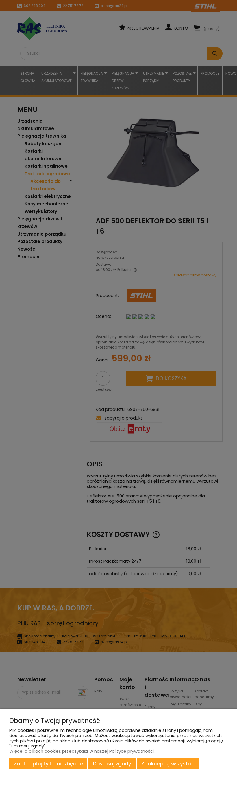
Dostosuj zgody (112, 763)
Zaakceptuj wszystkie (168, 763)
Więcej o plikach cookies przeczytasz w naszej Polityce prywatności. (82, 751)
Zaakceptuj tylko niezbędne (48, 763)
